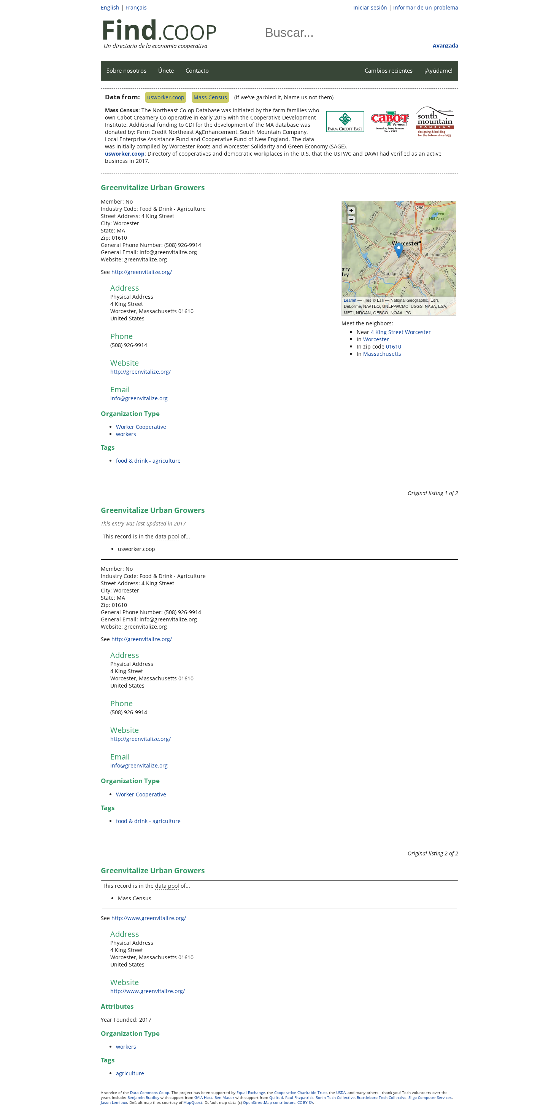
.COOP (187, 31)
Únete (166, 71)
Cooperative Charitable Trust (300, 1092)
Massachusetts (382, 353)
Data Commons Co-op (149, 1092)
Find (129, 29)
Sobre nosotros (126, 71)
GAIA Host (203, 1097)
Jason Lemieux (114, 1102)
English (110, 7)
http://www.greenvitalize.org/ (148, 918)
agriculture (130, 1073)
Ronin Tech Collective (335, 1097)
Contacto (197, 71)
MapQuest (192, 1102)
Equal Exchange (251, 1092)
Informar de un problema (425, 7)
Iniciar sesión (370, 7)
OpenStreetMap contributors (269, 1102)
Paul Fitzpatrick (299, 1097)
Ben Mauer (224, 1097)
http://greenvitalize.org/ (141, 271)
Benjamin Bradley (143, 1097)
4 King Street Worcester (401, 332)
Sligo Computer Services (430, 1097)
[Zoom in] (351, 210)
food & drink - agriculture (148, 460)
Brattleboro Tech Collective (382, 1097)
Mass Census (210, 97)
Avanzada (445, 45)
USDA (341, 1092)
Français (136, 7)
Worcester (376, 339)
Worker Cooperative (141, 426)
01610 (393, 346)
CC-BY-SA (305, 1102)
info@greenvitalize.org (139, 398)
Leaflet (350, 300)
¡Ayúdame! (438, 71)
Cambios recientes (389, 71)
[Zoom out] (351, 219)
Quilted (276, 1097)
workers (126, 434)
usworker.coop (165, 97)
